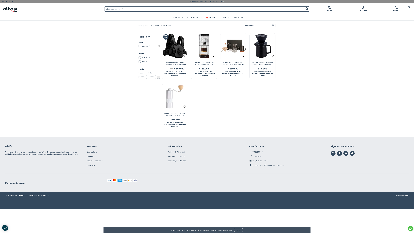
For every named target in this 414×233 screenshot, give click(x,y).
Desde (141, 73)
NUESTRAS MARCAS (194, 18)
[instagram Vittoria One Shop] (3, 1)
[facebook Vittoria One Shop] (6, 1)
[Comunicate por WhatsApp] (410, 228)
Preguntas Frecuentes (95, 161)
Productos (148, 25)
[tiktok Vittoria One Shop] (12, 1)
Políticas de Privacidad (176, 152)
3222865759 (257, 156)
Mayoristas (91, 165)
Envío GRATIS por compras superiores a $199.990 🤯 (207, 1)
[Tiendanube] (402, 195)
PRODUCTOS (176, 18)
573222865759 (257, 152)
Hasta (150, 73)
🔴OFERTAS (210, 18)
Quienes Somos (92, 152)
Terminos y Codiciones (176, 156)
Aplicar (158, 77)
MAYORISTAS (224, 18)
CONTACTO (238, 18)
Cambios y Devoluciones (177, 161)
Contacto (90, 156)
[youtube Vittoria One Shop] (9, 1)
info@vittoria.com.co (260, 161)
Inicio (140, 25)
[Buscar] (307, 8)
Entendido (238, 230)
